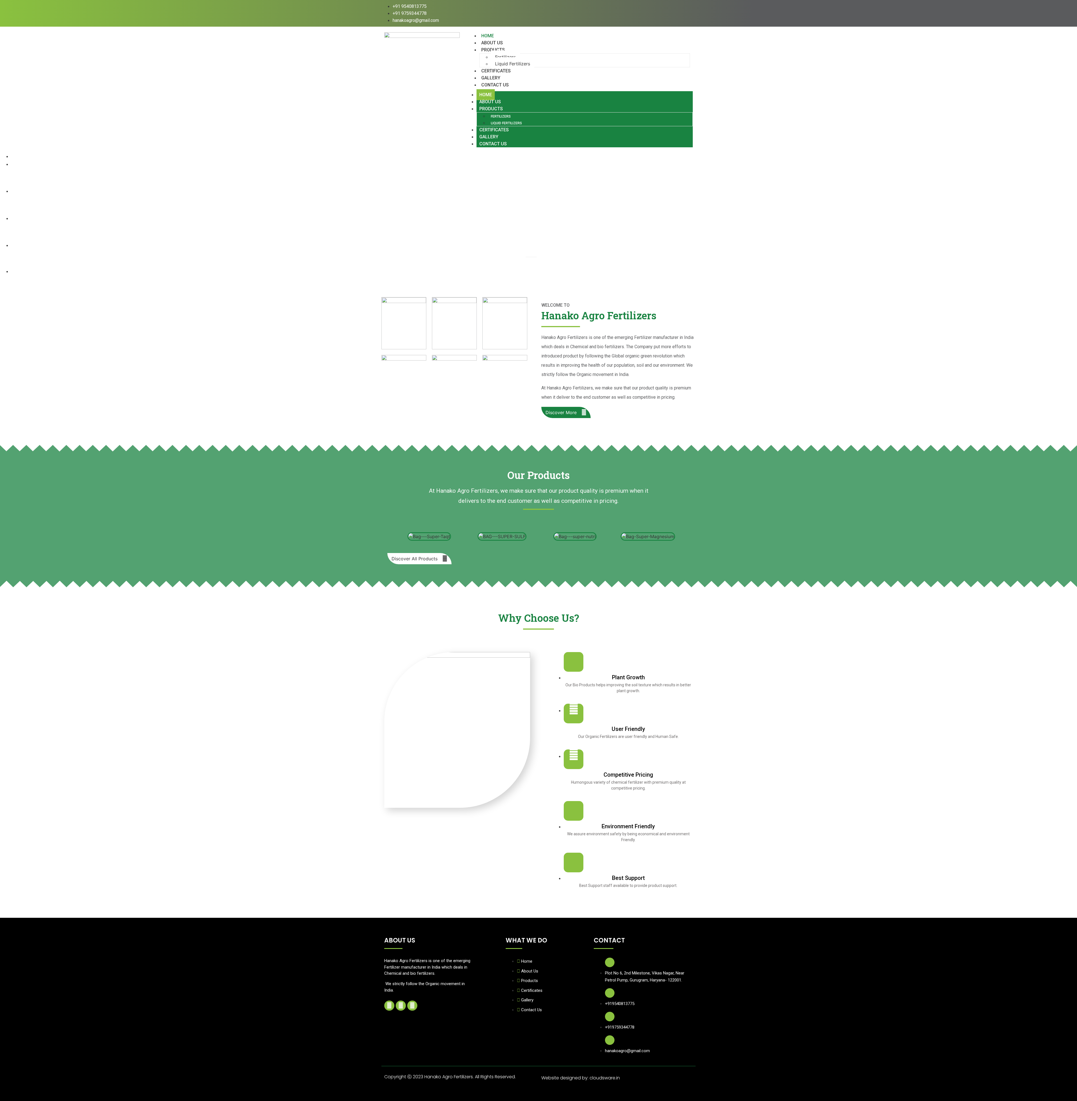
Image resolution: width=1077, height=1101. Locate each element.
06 (517, 262)
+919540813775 (619, 1003)
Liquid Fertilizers (512, 63)
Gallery (488, 136)
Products (493, 49)
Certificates (494, 129)
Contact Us (495, 85)
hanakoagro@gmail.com (627, 1050)
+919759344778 (619, 1027)
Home (485, 94)
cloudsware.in (605, 1078)
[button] (387, 536)
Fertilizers (505, 57)
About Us (490, 101)
